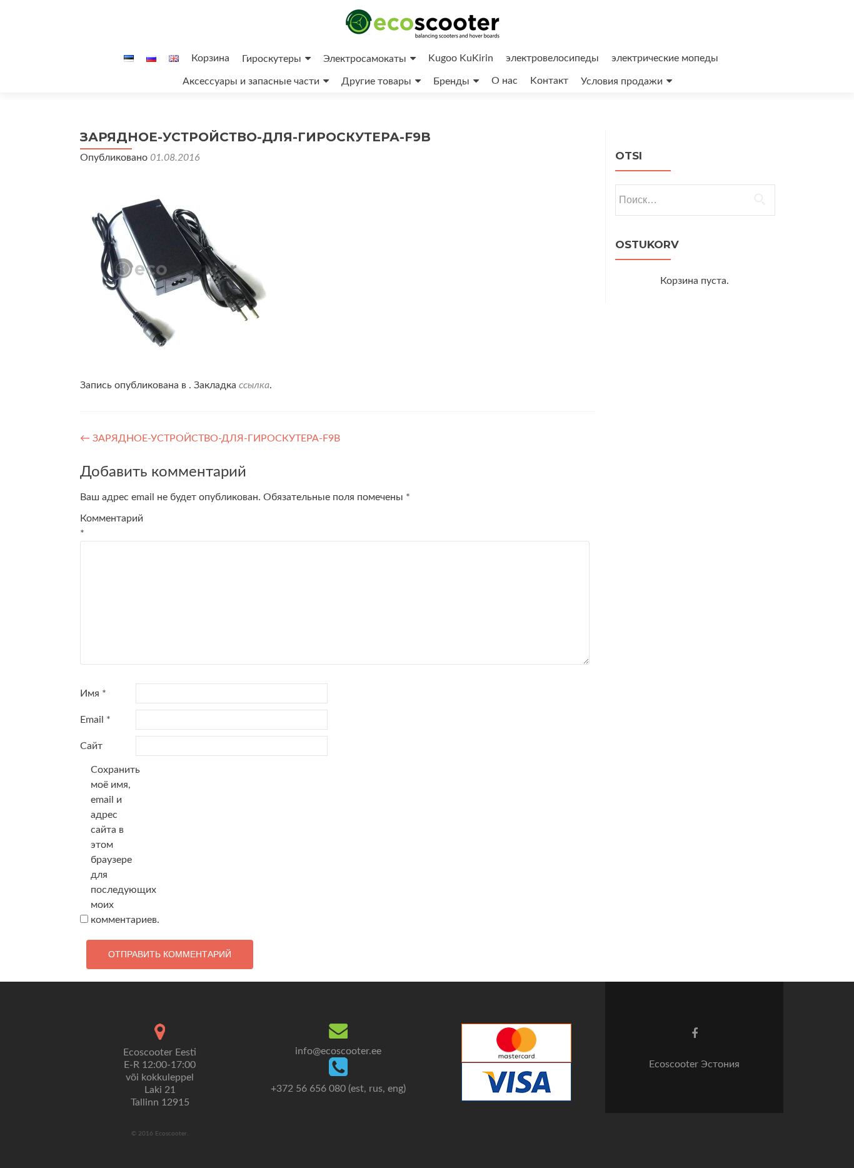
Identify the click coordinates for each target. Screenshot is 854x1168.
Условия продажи (622, 81)
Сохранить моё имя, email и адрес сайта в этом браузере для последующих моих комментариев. (117, 845)
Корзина (210, 58)
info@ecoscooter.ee (338, 1051)
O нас (504, 81)
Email (95, 720)
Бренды (451, 81)
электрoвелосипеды (552, 58)
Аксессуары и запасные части (251, 81)
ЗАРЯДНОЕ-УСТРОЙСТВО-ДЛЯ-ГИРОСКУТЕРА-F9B (210, 438)
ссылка (254, 385)
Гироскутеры (271, 59)
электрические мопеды (664, 58)
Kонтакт (549, 81)
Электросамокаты (364, 59)
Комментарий (106, 525)
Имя (93, 693)
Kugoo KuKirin (460, 58)
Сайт (91, 746)
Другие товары (376, 81)
